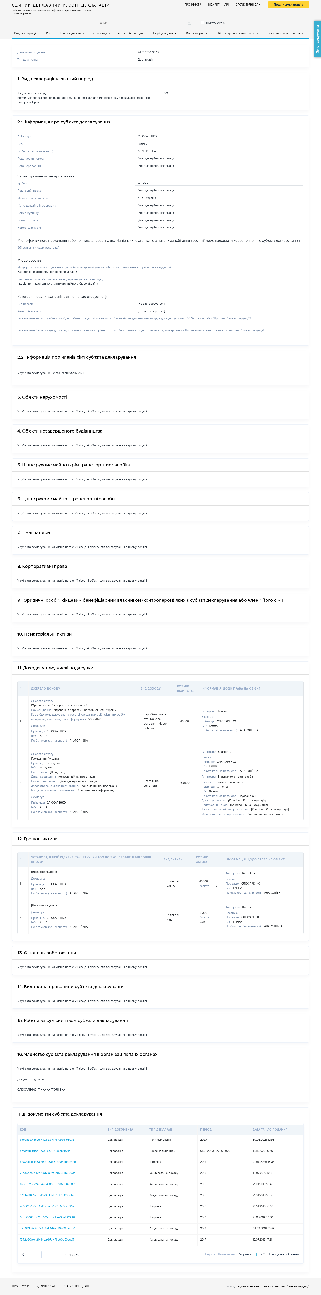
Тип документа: (71, 33)
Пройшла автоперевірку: (283, 33)
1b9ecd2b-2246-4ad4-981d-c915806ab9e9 (48, 1183)
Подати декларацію (288, 4)
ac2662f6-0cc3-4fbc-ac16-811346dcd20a (47, 1206)
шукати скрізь (216, 23)
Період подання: (165, 33)
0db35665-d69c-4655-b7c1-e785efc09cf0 (47, 1217)
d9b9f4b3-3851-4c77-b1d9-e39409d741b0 (47, 1228)
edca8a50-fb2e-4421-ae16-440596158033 (47, 1139)
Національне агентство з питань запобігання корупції (272, 1286)
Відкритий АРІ (218, 4)
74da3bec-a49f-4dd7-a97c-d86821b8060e (47, 1172)
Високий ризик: (197, 33)
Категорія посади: (130, 33)
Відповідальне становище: (237, 33)
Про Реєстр (192, 4)
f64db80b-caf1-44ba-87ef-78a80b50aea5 (47, 1239)
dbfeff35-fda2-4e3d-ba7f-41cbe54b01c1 (45, 1150)
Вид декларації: (25, 33)
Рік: (48, 33)
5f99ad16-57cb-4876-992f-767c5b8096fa (47, 1195)
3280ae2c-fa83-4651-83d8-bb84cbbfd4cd (48, 1161)
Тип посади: (99, 33)
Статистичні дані (248, 4)
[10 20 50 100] (31, 1254)
